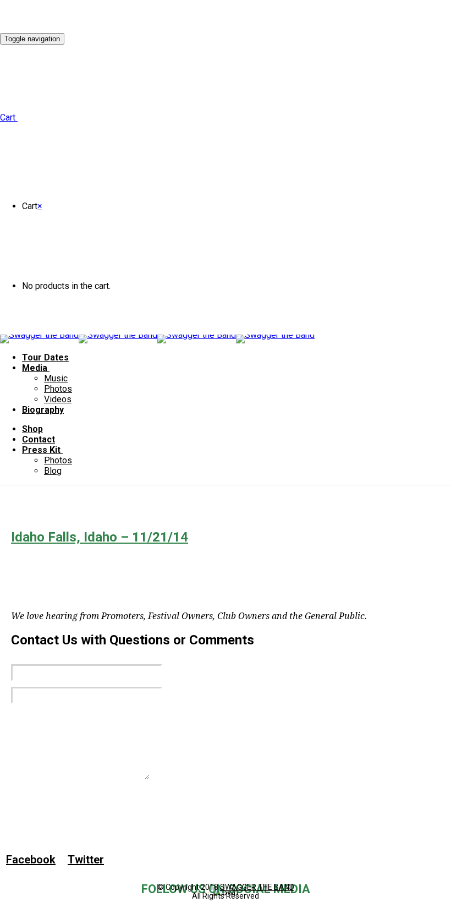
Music (56, 378)
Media (34, 368)
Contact (38, 439)
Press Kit (41, 450)
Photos (58, 389)
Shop (32, 429)
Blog (53, 471)
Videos (58, 399)
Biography (43, 409)
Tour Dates (45, 357)
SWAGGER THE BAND (257, 887)
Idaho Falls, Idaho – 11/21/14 (99, 537)
